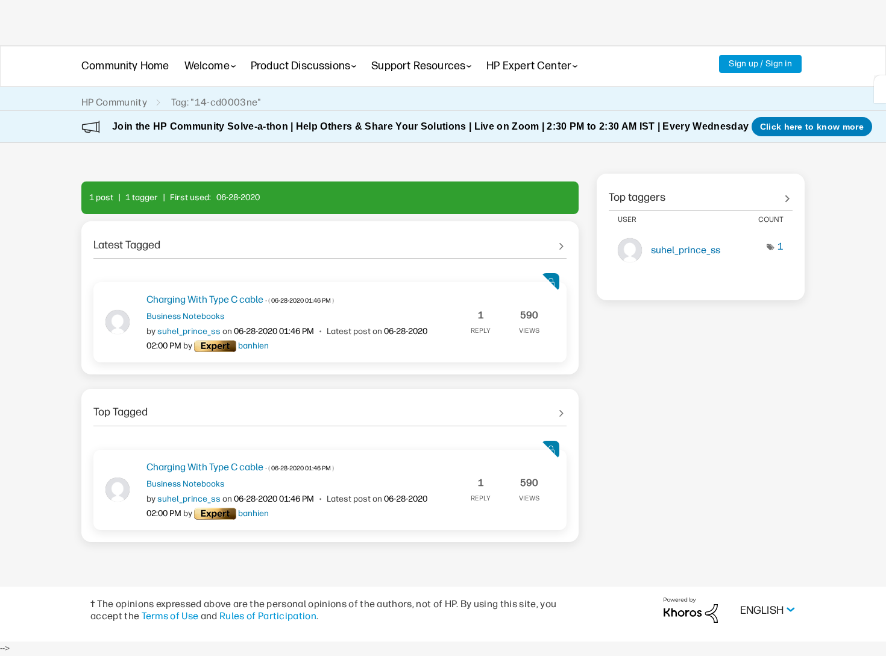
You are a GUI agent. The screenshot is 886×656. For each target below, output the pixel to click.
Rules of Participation (267, 616)
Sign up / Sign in (760, 63)
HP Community (114, 102)
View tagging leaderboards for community (701, 193)
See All (330, 240)
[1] (880, 89)
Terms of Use (170, 616)
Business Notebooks (185, 316)
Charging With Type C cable (240, 299)
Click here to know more (812, 126)
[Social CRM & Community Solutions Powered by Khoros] (691, 610)
